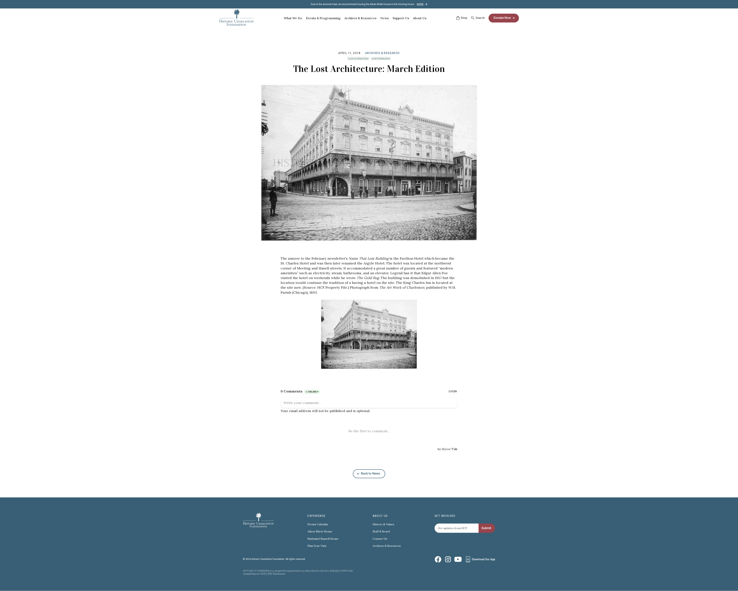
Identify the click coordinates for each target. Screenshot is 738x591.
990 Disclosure (276, 573)
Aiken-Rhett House (320, 531)
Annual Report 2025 (254, 573)
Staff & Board (381, 531)
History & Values (383, 524)
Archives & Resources (387, 546)
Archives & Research (382, 53)
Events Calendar (318, 524)
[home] (236, 18)
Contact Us (380, 538)
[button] (293, 18)
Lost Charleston (381, 58)
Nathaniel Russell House (323, 538)
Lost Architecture (358, 58)
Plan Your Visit (317, 546)
